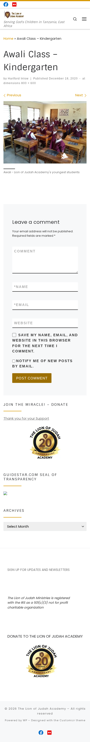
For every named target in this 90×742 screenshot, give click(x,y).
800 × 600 (28, 83)
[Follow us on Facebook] (5, 4)
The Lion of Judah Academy (42, 708)
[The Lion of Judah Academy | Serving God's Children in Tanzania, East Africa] (13, 14)
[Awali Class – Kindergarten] (45, 132)
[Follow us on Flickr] (14, 4)
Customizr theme (72, 720)
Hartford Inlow (18, 78)
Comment (25, 251)
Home (8, 38)
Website (23, 323)
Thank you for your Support (26, 418)
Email (21, 305)
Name (21, 287)
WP (25, 720)
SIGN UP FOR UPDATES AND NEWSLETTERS (38, 570)
